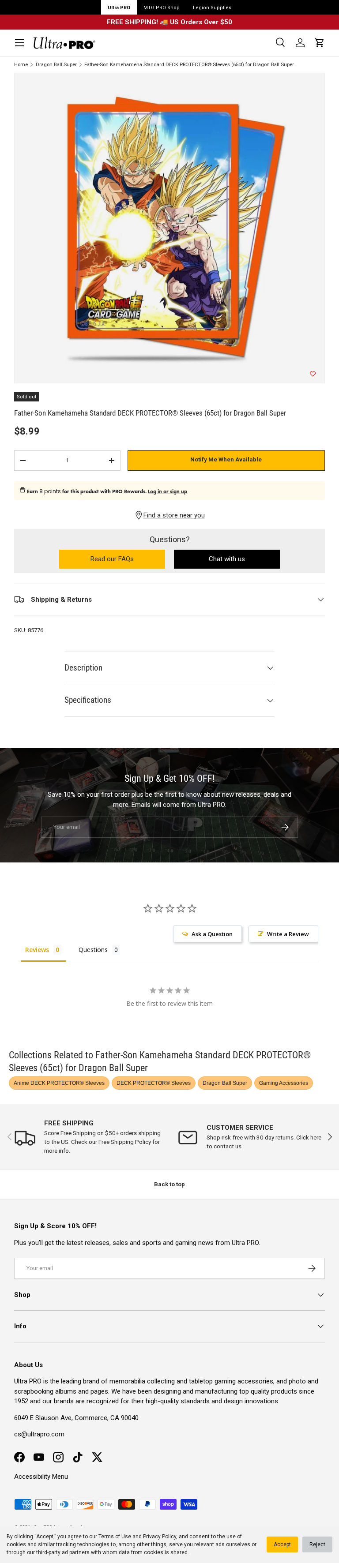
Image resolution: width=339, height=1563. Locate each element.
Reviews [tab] (37, 949)
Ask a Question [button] (212, 934)
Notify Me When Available (226, 459)
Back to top (169, 1184)
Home (21, 64)
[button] (319, 42)
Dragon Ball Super (56, 64)
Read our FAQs (127, 559)
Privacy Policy (159, 1536)
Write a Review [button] (288, 934)
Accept (282, 1544)
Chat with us (227, 559)
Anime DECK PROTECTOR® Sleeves (59, 1083)
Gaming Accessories (283, 1083)
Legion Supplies (212, 8)
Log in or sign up (167, 491)
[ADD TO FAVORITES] (312, 374)
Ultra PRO (119, 8)
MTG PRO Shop (161, 8)
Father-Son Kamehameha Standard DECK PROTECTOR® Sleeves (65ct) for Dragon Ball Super (189, 64)
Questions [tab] (93, 949)
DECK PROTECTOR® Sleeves (154, 1083)
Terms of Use (114, 1536)
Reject (317, 1544)
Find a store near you (174, 515)
